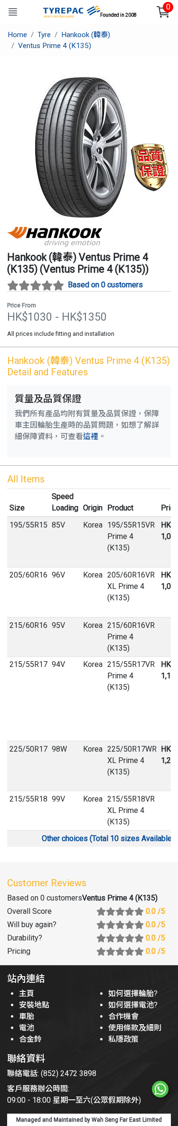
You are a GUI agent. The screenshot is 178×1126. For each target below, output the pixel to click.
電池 (26, 1027)
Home (17, 34)
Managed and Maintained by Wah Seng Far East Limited (89, 1119)
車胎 (26, 1016)
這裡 (90, 436)
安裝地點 (34, 1004)
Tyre (44, 34)
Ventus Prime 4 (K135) (54, 45)
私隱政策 (123, 1039)
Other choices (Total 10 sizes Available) (108, 838)
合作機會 (123, 1016)
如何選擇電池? (133, 1004)
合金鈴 (30, 1039)
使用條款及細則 (134, 1027)
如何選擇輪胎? (133, 993)
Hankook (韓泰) (85, 34)
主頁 (26, 993)
